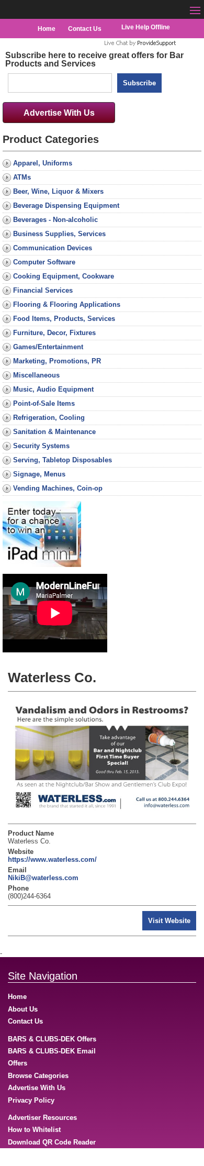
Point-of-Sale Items (44, 403)
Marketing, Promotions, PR (57, 361)
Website (20, 852)
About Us (23, 1009)
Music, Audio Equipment (53, 389)
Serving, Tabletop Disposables (62, 460)
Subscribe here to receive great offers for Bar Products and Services (94, 59)
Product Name (31, 833)
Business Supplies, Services (59, 234)
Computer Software (44, 262)
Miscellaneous (36, 375)
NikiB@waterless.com (43, 878)
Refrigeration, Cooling (49, 417)
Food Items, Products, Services (64, 319)
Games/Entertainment (48, 347)
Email (17, 870)
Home (46, 28)
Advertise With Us (59, 112)
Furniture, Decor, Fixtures (54, 333)
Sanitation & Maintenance (54, 432)
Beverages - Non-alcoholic (55, 220)
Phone (18, 888)
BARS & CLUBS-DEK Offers (52, 1039)
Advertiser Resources (42, 1117)
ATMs (22, 177)
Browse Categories (38, 1076)
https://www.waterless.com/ (52, 859)
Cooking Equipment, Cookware (63, 276)
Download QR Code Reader (52, 1142)
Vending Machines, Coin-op (58, 488)
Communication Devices (52, 248)
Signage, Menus (39, 474)
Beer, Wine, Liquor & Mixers (58, 191)
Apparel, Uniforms (42, 163)
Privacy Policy (31, 1100)
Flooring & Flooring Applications (66, 304)
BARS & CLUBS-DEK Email (52, 1051)
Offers (17, 1063)
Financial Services (43, 290)
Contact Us (84, 28)
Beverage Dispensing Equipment (66, 205)
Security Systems (41, 446)
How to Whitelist (34, 1130)
